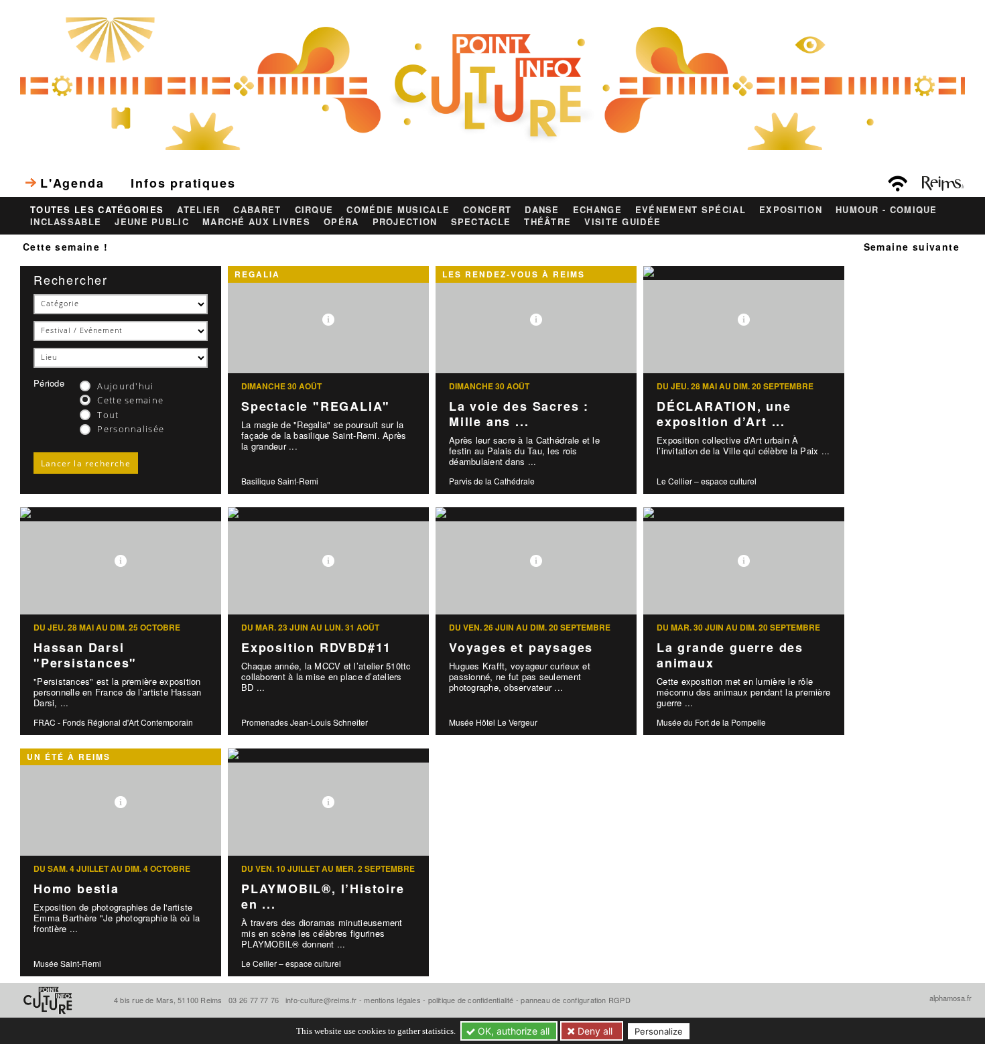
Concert (487, 210)
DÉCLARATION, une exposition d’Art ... (724, 413)
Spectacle (481, 222)
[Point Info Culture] (492, 82)
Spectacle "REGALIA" (315, 406)
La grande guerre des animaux (730, 655)
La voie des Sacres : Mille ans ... (519, 413)
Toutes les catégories (96, 210)
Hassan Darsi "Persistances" (85, 655)
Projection (405, 222)
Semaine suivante (912, 246)
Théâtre (547, 222)
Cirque (314, 210)
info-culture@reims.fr (321, 999)
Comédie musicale (398, 210)
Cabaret (257, 210)
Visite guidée (622, 222)
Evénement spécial (690, 210)
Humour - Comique (886, 210)
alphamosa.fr (950, 997)
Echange (597, 210)
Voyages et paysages (521, 647)
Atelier (198, 210)
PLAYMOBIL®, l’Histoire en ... (323, 896)
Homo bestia (76, 888)
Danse (542, 210)
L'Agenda (72, 183)
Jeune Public (152, 222)
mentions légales (392, 999)
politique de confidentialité (471, 999)
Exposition (790, 210)
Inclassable (65, 222)
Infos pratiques (183, 183)
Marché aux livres (256, 222)
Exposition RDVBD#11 (316, 647)
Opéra (341, 222)
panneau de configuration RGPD (575, 999)
